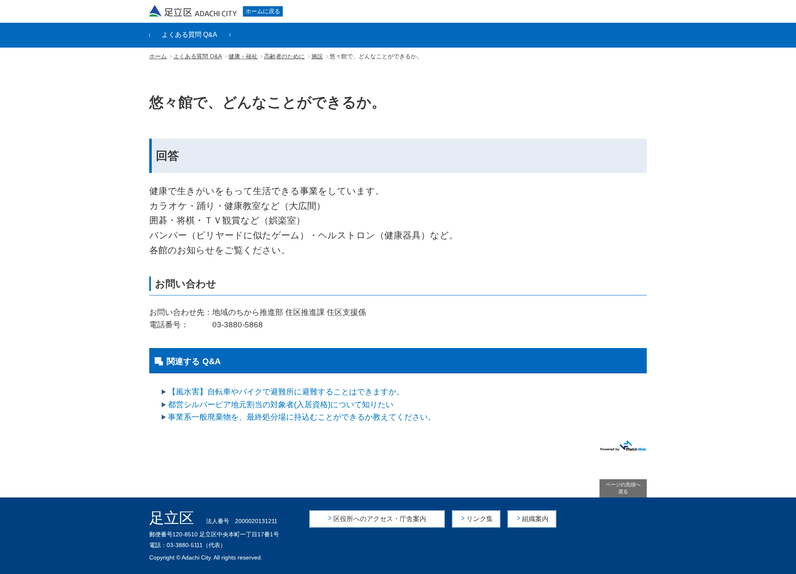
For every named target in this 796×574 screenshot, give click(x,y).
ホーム (158, 56)
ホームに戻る (262, 11)
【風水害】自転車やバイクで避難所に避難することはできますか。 (286, 391)
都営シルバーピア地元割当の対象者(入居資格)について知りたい (280, 404)
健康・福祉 (242, 56)
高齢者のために (284, 56)
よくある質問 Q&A (189, 34)
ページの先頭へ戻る (623, 488)
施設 (317, 56)
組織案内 (535, 518)
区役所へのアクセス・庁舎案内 (379, 518)
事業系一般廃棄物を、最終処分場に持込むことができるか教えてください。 (302, 417)
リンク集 (479, 518)
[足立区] (193, 10)
